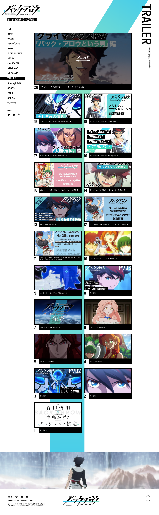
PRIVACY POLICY (13, 501)
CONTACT (24, 501)
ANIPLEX (33, 501)
